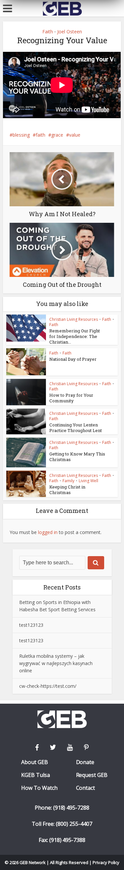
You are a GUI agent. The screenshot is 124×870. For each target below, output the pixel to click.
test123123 (31, 625)
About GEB (34, 762)
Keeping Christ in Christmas (67, 489)
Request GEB (92, 775)
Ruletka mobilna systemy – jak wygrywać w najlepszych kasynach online (56, 663)
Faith (47, 31)
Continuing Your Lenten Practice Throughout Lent (75, 427)
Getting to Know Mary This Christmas (77, 456)
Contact (85, 788)
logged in (48, 532)
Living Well (88, 481)
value (74, 135)
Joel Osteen (69, 31)
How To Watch (39, 788)
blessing (21, 135)
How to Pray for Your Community (71, 398)
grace (57, 135)
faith (40, 135)
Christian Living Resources (73, 319)
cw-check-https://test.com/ (47, 686)
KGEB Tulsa (35, 775)
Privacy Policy (106, 862)
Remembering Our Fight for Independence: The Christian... (74, 336)
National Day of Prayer (73, 359)
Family (68, 481)
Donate (85, 762)
